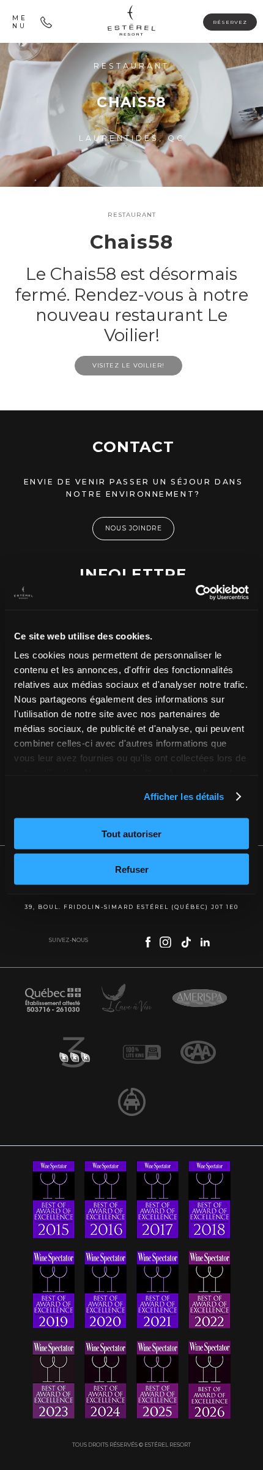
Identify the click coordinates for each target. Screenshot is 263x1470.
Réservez (230, 22)
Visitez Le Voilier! (128, 365)
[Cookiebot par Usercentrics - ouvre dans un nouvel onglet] (195, 593)
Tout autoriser (131, 833)
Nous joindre (133, 528)
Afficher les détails (184, 796)
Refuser (132, 869)
